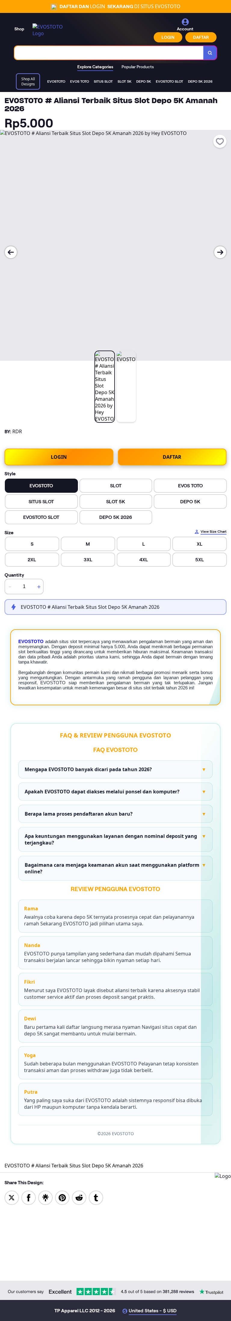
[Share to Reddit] (79, 1197)
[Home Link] (49, 30)
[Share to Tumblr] (96, 1197)
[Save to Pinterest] (62, 1197)
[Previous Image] (11, 252)
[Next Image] (220, 252)
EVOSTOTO (31, 641)
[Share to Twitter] (12, 1197)
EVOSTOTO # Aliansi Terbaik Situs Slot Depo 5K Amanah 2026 (74, 1165)
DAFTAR (201, 37)
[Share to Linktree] (45, 1197)
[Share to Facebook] (28, 1197)
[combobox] (109, 53)
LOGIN (168, 37)
